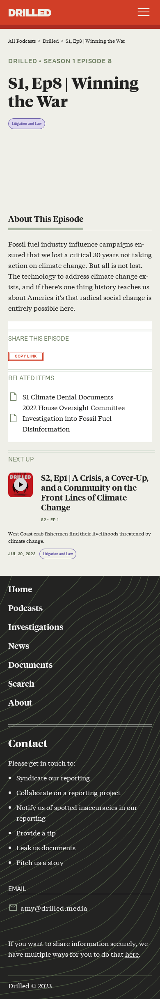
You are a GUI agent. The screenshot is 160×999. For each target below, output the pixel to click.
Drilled (29, 12)
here (132, 953)
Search (21, 683)
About (20, 702)
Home (20, 589)
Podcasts (25, 607)
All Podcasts (22, 40)
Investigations (35, 626)
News (18, 645)
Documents (30, 664)
